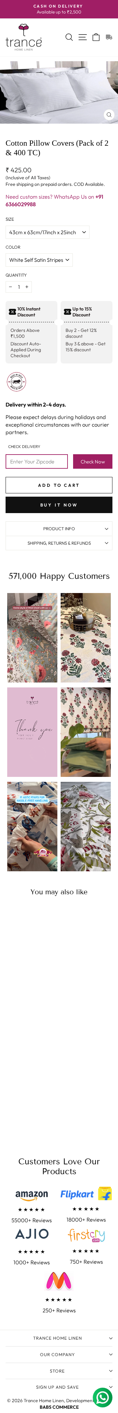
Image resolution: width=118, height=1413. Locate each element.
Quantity (16, 275)
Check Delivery (24, 446)
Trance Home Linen (57, 1338)
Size (10, 219)
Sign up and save (57, 1387)
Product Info (59, 528)
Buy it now (59, 505)
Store (57, 1371)
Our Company (57, 1354)
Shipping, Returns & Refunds (59, 543)
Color (13, 247)
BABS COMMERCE (59, 1407)
